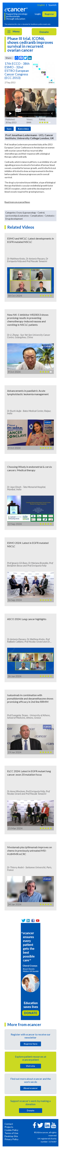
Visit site (30, 1066)
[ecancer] (17, 9)
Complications (36, 215)
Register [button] (49, 14)
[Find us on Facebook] (33, 921)
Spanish (52, 5)
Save (9, 129)
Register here (30, 1044)
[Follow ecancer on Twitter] (40, 1125)
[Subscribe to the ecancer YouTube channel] (53, 1124)
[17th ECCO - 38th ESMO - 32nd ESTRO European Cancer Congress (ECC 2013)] (44, 73)
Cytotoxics (49, 215)
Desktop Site (11, 1136)
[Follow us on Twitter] (23, 921)
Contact (9, 1123)
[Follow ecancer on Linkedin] (47, 1125)
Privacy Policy (11, 1139)
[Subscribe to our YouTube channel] (38, 921)
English (41, 5)
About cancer (30, 1088)
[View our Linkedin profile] (28, 921)
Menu (16, 31)
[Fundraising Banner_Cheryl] (30, 971)
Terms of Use (11, 1133)
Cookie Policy (11, 1130)
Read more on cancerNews (17, 202)
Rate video (23, 129)
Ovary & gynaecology (26, 212)
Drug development (14, 218)
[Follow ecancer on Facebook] (34, 1124)
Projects (9, 1127)
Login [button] (38, 13)
